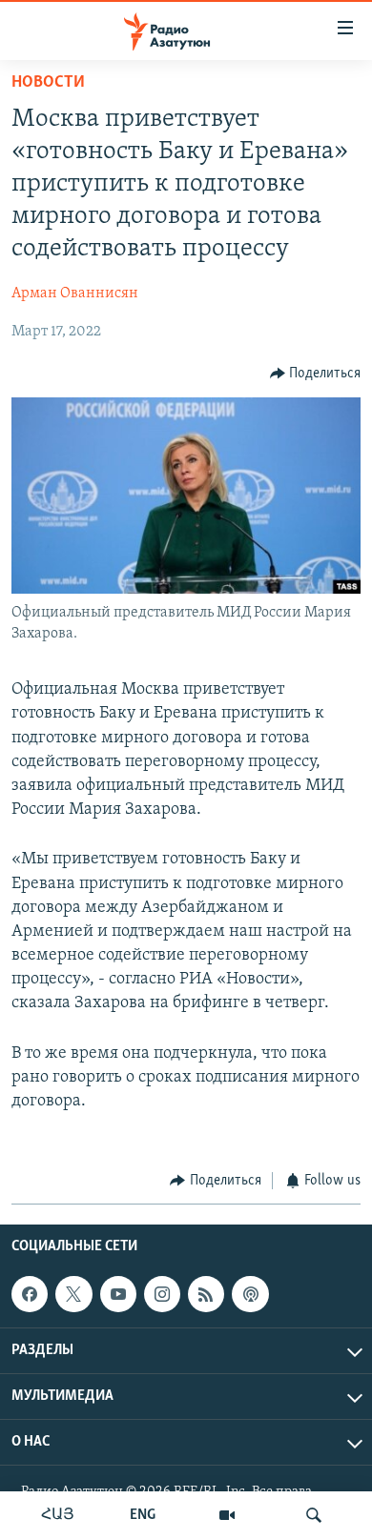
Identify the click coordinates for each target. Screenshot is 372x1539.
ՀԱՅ (57, 1515)
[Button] (316, 373)
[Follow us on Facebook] (29, 1294)
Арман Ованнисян (74, 293)
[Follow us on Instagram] (162, 1294)
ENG (142, 1515)
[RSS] (206, 1294)
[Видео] (227, 1515)
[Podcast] (250, 1294)
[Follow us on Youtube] (118, 1294)
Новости (48, 82)
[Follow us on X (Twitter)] (73, 1294)
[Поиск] (313, 1515)
